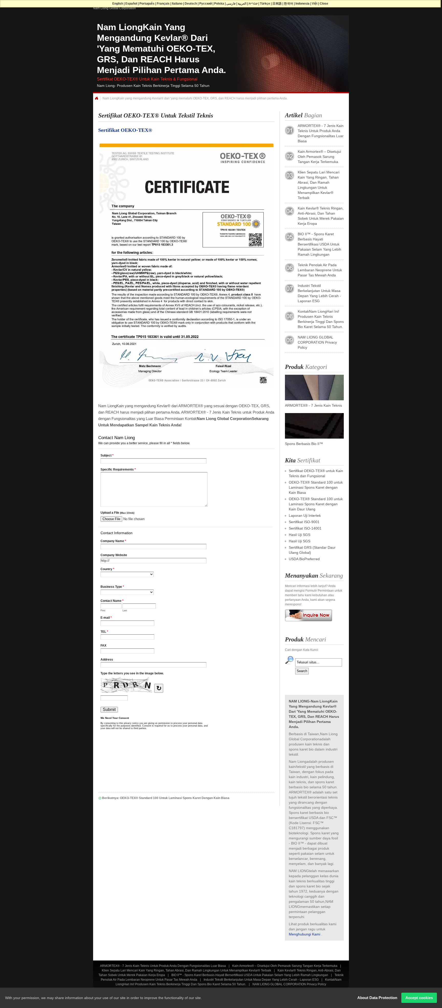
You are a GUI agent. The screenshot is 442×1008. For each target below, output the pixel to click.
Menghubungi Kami (304, 934)
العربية (242, 3)
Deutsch (191, 3)
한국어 (288, 3)
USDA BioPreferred (304, 559)
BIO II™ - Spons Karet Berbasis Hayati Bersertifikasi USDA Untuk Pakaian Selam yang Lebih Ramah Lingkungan (319, 244)
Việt (314, 3)
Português (146, 3)
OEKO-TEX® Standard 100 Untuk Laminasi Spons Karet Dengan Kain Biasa (174, 798)
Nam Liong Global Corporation (114, 8)
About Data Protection (377, 997)
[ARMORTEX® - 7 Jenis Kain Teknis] (314, 399)
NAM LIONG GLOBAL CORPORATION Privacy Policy (317, 342)
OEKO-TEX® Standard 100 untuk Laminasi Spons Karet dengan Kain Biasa (316, 487)
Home (96, 98)
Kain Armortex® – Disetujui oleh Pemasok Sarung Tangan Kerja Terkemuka (319, 156)
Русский (205, 3)
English (117, 3)
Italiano (177, 3)
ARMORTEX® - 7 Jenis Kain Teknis (313, 405)
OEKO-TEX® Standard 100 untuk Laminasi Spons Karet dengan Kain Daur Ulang (316, 504)
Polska (219, 3)
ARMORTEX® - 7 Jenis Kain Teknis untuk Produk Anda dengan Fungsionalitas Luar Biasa (163, 966)
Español (131, 3)
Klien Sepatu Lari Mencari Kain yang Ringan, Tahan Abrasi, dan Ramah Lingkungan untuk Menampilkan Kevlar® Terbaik (186, 970)
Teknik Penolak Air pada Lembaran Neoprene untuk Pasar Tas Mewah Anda (320, 270)
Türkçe (265, 3)
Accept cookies (419, 997)
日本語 (277, 3)
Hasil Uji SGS (299, 535)
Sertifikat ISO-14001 (305, 528)
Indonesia (302, 3)
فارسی (231, 3)
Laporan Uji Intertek (305, 515)
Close (324, 3)
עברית (253, 3)
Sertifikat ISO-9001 (304, 522)
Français (163, 3)
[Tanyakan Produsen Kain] (308, 623)
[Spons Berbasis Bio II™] (314, 437)
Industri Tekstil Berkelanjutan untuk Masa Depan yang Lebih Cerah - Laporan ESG (261, 979)
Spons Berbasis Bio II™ (304, 444)
